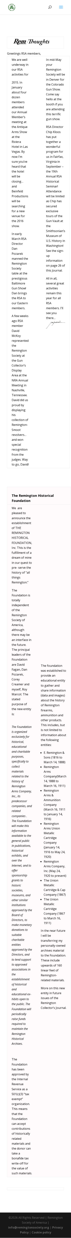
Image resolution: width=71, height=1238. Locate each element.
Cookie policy (41, 1232)
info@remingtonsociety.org (28, 1227)
